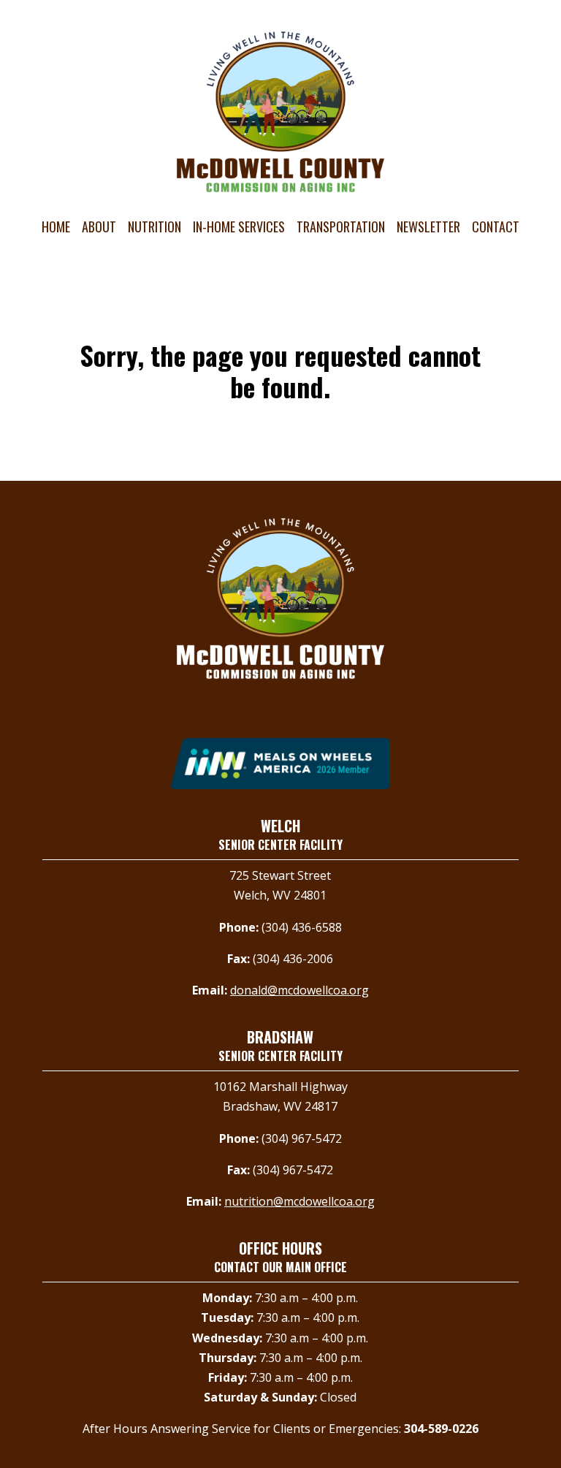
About (99, 226)
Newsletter (428, 226)
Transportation (341, 226)
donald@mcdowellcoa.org (299, 990)
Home (56, 226)
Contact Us (280, 715)
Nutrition (154, 226)
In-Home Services (239, 226)
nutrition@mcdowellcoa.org (299, 1201)
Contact (495, 226)
